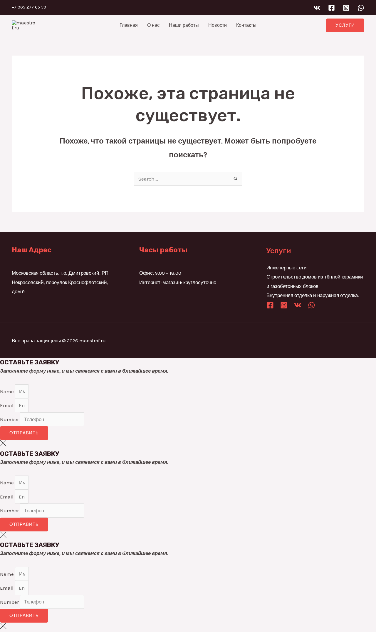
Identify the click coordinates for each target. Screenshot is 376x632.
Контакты (246, 25)
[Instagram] (346, 7)
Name (7, 391)
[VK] (316, 7)
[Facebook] (331, 7)
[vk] (297, 305)
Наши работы (184, 25)
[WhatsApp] (360, 7)
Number (10, 419)
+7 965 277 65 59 (29, 7)
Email (7, 405)
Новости (217, 25)
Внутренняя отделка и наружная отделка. (312, 295)
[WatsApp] (311, 305)
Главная (129, 25)
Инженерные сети (286, 268)
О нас (153, 25)
